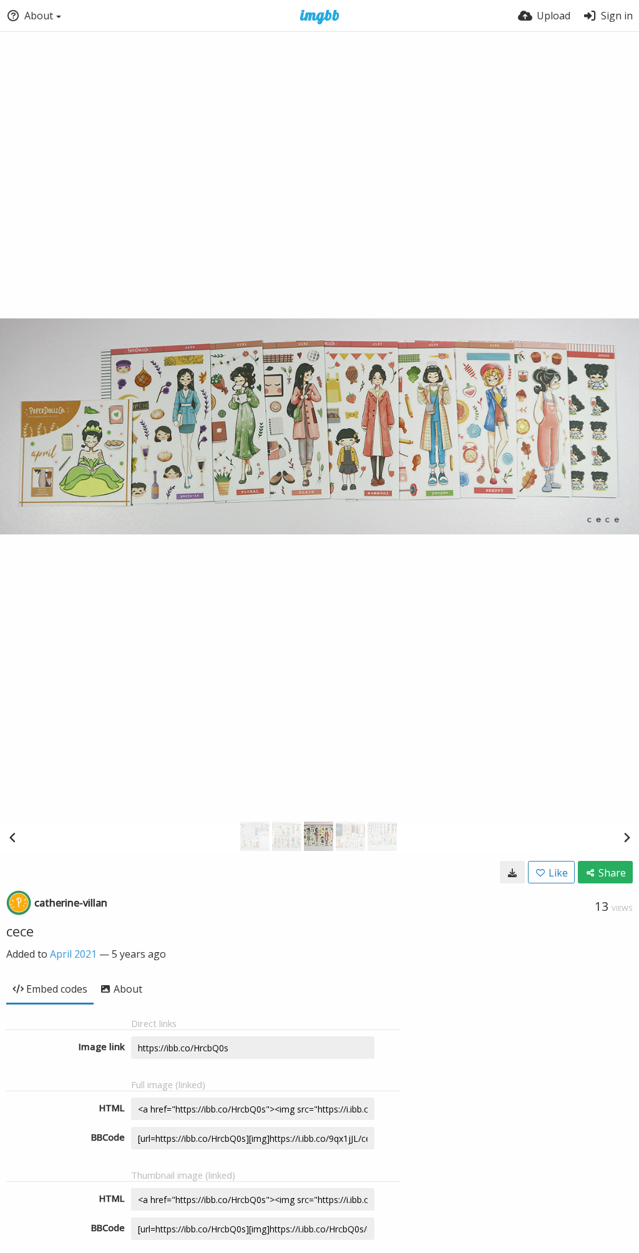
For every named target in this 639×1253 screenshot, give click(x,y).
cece (20, 930)
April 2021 (73, 954)
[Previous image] (12, 837)
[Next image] (626, 837)
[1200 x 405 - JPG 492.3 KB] (512, 872)
